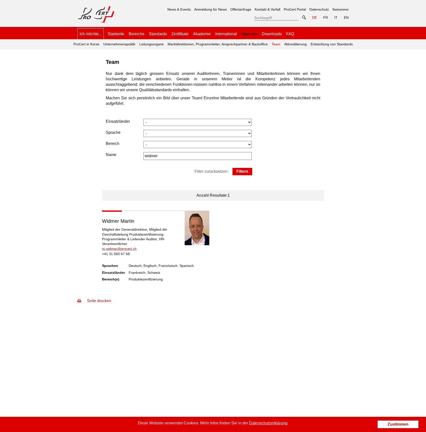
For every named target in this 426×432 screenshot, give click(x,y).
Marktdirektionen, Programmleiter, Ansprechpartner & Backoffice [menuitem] (218, 44)
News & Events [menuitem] (179, 9)
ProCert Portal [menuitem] (295, 9)
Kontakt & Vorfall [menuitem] (267, 9)
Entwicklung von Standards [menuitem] (332, 44)
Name (111, 155)
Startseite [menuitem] (116, 34)
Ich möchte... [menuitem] (91, 34)
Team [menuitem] (275, 42)
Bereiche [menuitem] (136, 34)
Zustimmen (398, 424)
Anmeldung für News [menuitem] (210, 9)
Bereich (112, 143)
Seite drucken (98, 301)
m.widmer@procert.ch (119, 249)
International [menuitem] (226, 34)
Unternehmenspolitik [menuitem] (119, 44)
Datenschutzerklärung (268, 423)
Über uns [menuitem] (249, 34)
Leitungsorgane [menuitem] (151, 44)
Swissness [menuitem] (340, 9)
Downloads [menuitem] (272, 34)
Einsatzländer (118, 121)
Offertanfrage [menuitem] (240, 9)
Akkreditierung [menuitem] (295, 44)
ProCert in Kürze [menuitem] (86, 44)
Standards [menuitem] (158, 34)
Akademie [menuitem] (202, 34)
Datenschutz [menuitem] (319, 9)
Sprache (113, 132)
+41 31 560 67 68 (116, 254)
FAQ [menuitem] (290, 34)
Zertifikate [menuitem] (180, 34)
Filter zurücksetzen (211, 171)
